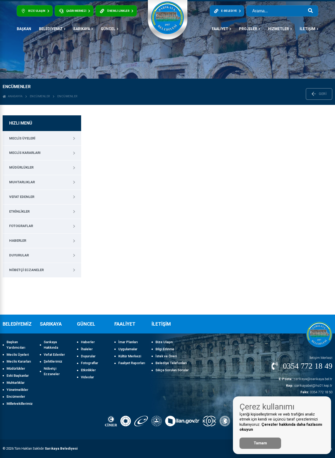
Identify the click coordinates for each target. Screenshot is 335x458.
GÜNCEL (108, 29)
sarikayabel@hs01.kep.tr (309, 385)
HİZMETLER (278, 29)
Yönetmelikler (17, 390)
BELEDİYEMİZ (51, 29)
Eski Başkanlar (18, 376)
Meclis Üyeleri (22, 138)
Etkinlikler (19, 211)
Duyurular (19, 255)
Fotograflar (21, 226)
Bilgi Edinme (164, 349)
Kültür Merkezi (129, 356)
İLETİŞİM (307, 29)
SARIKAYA (81, 29)
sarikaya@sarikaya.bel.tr (305, 379)
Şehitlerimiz (53, 361)
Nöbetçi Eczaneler (26, 270)
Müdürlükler (21, 167)
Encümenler (40, 96)
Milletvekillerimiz (20, 404)
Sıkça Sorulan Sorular (172, 370)
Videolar (87, 377)
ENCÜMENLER (67, 96)
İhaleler (87, 349)
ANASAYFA (14, 96)
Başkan (24, 29)
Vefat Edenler (21, 197)
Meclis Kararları (25, 153)
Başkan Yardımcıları (16, 344)
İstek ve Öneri (166, 356)
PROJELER (248, 29)
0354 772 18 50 (316, 392)
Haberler (17, 241)
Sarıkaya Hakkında (51, 344)
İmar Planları (128, 342)
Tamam (260, 443)
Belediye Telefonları (171, 363)
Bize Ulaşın (164, 342)
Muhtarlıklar (22, 182)
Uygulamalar (127, 349)
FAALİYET (220, 29)
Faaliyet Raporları (131, 363)
